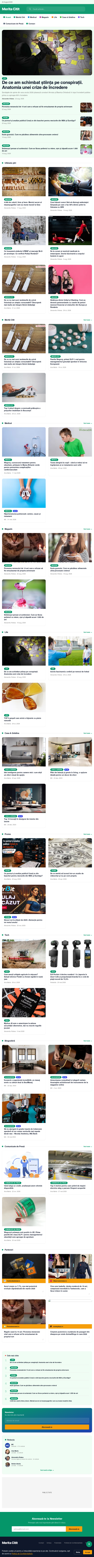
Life (55, 17)
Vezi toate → (87, 320)
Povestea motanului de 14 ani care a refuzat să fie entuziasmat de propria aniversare (37, 106)
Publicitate (57, 1543)
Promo (5, 118)
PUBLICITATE (47, 1492)
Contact (32, 23)
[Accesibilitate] (89, 1544)
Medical (33, 17)
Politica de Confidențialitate (22, 1553)
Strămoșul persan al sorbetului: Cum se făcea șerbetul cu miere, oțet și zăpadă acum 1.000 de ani (40, 149)
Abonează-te (47, 1427)
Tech (82, 17)
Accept (87, 1552)
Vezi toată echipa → (47, 1470)
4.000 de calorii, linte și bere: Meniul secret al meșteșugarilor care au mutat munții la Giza (41, 1401)
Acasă (8, 17)
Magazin (45, 17)
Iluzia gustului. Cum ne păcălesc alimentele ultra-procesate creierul (30, 134)
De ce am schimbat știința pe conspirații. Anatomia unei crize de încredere (42, 84)
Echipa (49, 1543)
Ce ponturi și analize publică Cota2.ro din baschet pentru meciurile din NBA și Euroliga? (39, 120)
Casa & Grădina (68, 17)
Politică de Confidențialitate (73, 1543)
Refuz (78, 1552)
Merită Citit (20, 17)
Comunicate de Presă (14, 23)
